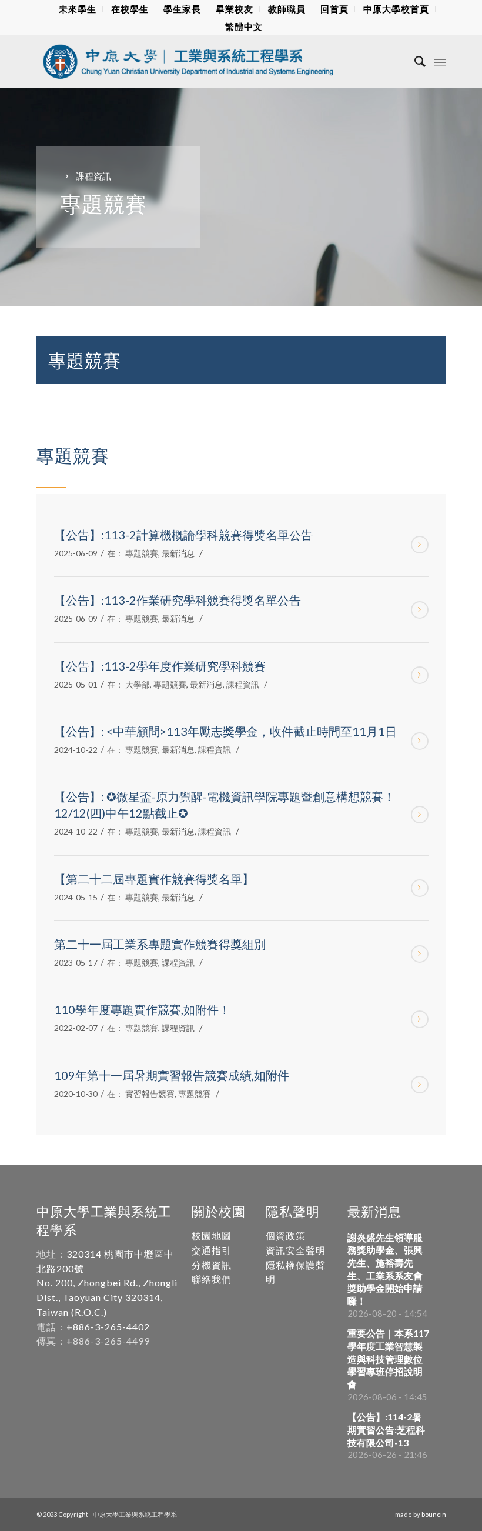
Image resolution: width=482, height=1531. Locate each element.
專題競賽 (141, 553)
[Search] (414, 61)
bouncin (433, 1514)
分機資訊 (212, 1264)
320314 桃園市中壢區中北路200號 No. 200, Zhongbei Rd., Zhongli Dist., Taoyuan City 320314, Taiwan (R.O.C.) (107, 1282)
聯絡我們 (212, 1279)
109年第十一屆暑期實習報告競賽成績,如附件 (171, 1075)
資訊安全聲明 (296, 1250)
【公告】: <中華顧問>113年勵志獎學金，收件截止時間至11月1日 (225, 731)
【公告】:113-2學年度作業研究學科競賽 (160, 666)
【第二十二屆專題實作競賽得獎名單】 (154, 879)
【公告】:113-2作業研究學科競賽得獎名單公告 (177, 600)
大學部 (137, 684)
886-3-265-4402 (111, 1326)
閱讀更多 (420, 544)
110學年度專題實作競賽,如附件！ (142, 1009)
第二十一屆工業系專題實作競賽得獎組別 (160, 944)
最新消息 (178, 553)
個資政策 (286, 1235)
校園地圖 (212, 1235)
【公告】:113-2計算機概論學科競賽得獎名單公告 (183, 535)
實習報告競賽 (150, 1094)
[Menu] (440, 61)
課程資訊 (242, 684)
